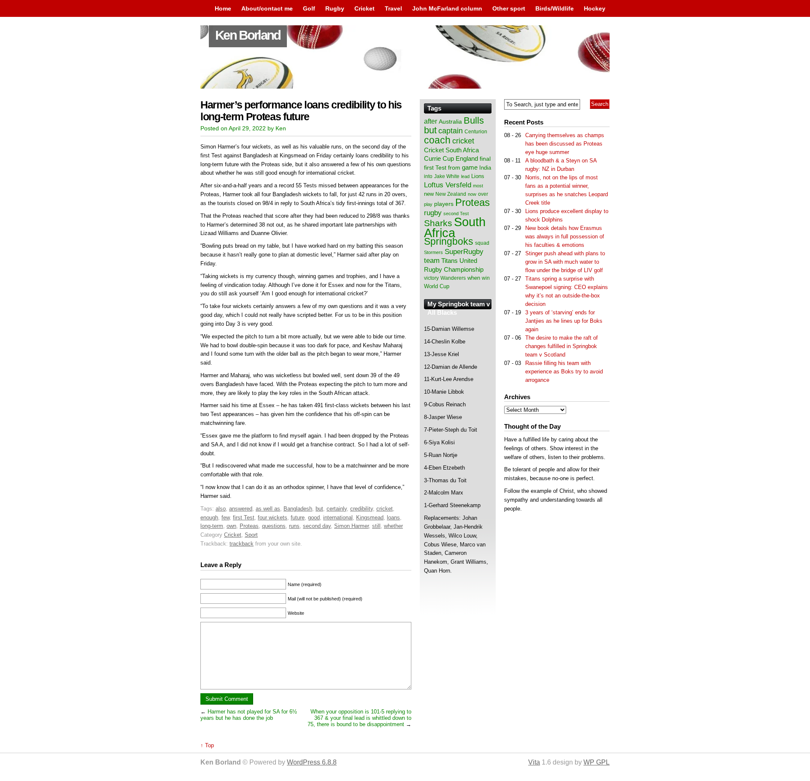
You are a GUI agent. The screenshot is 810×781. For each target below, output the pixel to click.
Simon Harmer (351, 526)
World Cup (436, 286)
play (428, 204)
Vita (534, 762)
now (472, 194)
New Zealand (450, 194)
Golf (309, 8)
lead (465, 176)
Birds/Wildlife (554, 8)
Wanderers (453, 278)
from (454, 167)
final (485, 159)
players (444, 203)
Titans (449, 260)
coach (437, 140)
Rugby (334, 8)
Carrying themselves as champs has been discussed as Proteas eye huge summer (564, 143)
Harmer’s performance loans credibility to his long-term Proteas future (301, 110)
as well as (268, 508)
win (486, 278)
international (338, 517)
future (298, 517)
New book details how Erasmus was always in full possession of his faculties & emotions (564, 236)
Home (223, 8)
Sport (251, 535)
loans (393, 517)
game (470, 167)
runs (294, 526)
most (478, 185)
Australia (450, 121)
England (467, 158)
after (430, 121)
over (483, 194)
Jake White (446, 176)
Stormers (433, 252)
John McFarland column (447, 8)
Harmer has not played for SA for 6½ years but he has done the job (248, 714)
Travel (393, 8)
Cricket (364, 8)
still (376, 526)
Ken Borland (248, 35)
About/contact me (267, 8)
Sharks (438, 223)
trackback (242, 543)
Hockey (594, 8)
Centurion (475, 132)
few (225, 517)
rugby (433, 212)
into (428, 176)
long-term (211, 526)
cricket (384, 508)
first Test (243, 517)
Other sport (508, 8)
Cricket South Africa (451, 150)
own (231, 526)
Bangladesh (298, 508)
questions (274, 526)
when (473, 278)
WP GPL (596, 762)
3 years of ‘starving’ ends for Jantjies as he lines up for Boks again (563, 320)
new (429, 194)
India (485, 168)
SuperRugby (464, 251)
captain (450, 131)
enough (209, 517)
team (432, 261)
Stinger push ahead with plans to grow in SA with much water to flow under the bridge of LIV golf (565, 261)
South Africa (455, 227)
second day (317, 526)
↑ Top (207, 745)
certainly (337, 508)
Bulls (474, 120)
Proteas (249, 526)
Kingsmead (369, 517)
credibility (361, 508)
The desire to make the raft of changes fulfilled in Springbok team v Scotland (561, 346)
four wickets (272, 517)
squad (482, 243)
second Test (456, 213)
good (314, 517)
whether (393, 526)
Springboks (448, 241)
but (319, 508)
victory (431, 278)
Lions (477, 176)
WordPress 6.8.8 (312, 762)
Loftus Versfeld (447, 185)
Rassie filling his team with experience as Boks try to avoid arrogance (564, 371)
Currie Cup (439, 158)
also (221, 508)
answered (240, 508)
